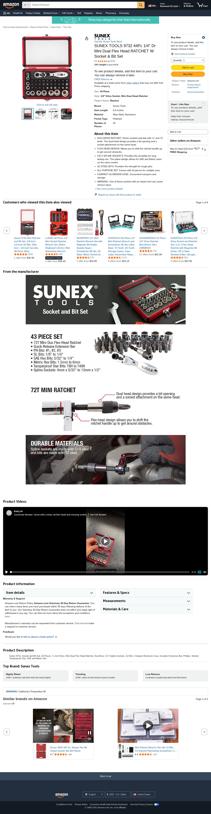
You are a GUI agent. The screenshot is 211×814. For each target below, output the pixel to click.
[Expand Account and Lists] (179, 6)
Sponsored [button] (7, 703)
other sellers (132, 83)
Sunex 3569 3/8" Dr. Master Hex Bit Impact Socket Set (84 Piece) (68, 749)
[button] (6, 13)
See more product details (110, 188)
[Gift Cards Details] (74, 13)
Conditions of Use (64, 804)
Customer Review (23, 514)
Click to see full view (47, 104)
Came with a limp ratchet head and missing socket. (60, 514)
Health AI (17, 13)
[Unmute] (205, 572)
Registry (88, 13)
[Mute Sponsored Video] (89, 739)
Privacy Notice (81, 804)
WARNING (11, 691)
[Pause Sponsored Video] (89, 733)
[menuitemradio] (199, 572)
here (7, 616)
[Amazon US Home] (61, 795)
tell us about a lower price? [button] (39, 636)
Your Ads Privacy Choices (141, 804)
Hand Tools (56, 27)
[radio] (27, 113)
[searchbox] (84, 5)
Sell (79, 13)
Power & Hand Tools (39, 27)
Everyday (124, 13)
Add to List (175, 131)
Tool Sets (67, 27)
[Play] (5, 572)
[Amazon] (11, 5)
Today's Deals (33, 13)
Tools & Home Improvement (15, 27)
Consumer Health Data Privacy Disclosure (109, 804)
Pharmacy (111, 13)
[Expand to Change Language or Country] (156, 6)
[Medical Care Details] (59, 13)
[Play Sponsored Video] (148, 725)
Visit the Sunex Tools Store (108, 41)
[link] (27, 244)
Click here (80, 623)
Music (99, 13)
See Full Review (98, 514)
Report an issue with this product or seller (119, 194)
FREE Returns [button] (102, 79)
